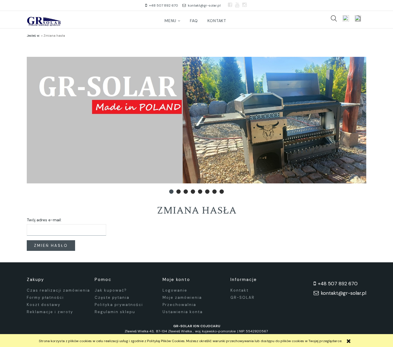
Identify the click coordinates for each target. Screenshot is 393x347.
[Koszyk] (360, 18)
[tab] (171, 191)
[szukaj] (334, 18)
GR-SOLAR (242, 297)
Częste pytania (112, 297)
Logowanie (175, 290)
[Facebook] (230, 4)
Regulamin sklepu (115, 311)
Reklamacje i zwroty (50, 311)
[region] (196, 120)
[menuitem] (173, 20)
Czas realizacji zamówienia (58, 290)
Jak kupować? (111, 290)
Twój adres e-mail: (44, 219)
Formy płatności (45, 297)
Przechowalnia (179, 304)
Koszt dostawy (43, 304)
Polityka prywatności (119, 304)
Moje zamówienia (182, 297)
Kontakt (239, 290)
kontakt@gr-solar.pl (204, 5)
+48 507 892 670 (163, 5)
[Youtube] (237, 4)
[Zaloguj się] (346, 18)
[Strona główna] (44, 21)
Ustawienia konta (183, 311)
